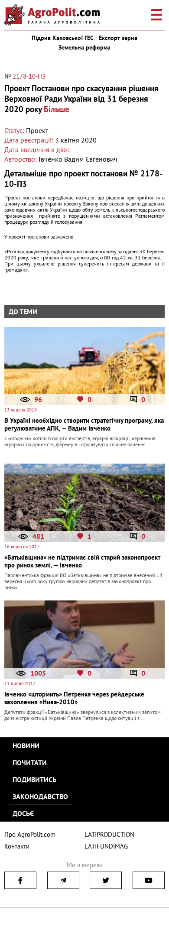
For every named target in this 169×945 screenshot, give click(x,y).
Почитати (30, 762)
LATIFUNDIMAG (106, 846)
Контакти (16, 846)
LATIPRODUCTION (109, 834)
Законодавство (40, 796)
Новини (26, 745)
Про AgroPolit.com (29, 834)
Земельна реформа (84, 47)
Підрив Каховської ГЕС (63, 38)
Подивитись (34, 779)
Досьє (23, 813)
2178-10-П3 (29, 76)
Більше (56, 109)
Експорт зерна (118, 38)
